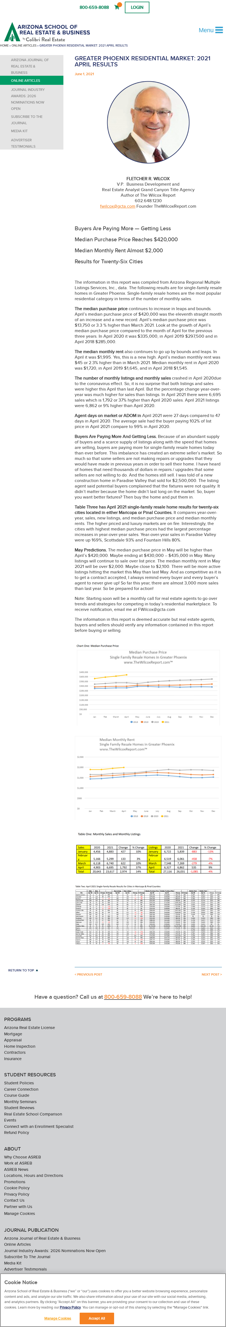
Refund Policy (16, 1132)
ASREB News (16, 1169)
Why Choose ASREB (22, 1157)
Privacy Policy (16, 1194)
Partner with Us (18, 1206)
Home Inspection (19, 1046)
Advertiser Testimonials (23, 143)
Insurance (12, 1058)
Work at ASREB (18, 1163)
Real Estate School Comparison (33, 1114)
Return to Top (21, 970)
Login (137, 7)
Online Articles (24, 45)
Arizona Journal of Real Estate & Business (30, 66)
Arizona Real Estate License (29, 1027)
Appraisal (13, 1040)
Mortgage (13, 1034)
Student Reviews (19, 1108)
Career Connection (21, 1089)
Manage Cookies (19, 1213)
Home (4, 45)
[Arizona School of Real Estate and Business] (54, 31)
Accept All (97, 1318)
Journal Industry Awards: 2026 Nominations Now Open (28, 99)
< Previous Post (88, 974)
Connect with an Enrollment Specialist (39, 1126)
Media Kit (19, 131)
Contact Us (14, 1200)
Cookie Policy (16, 1188)
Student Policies (19, 1083)
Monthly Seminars (20, 1101)
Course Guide (16, 1095)
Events (10, 1120)
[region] (113, 1300)
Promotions (14, 1182)
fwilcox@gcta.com (117, 206)
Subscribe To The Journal (26, 120)
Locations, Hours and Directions (33, 1175)
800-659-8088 (94, 7)
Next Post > (212, 974)
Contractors (15, 1052)
